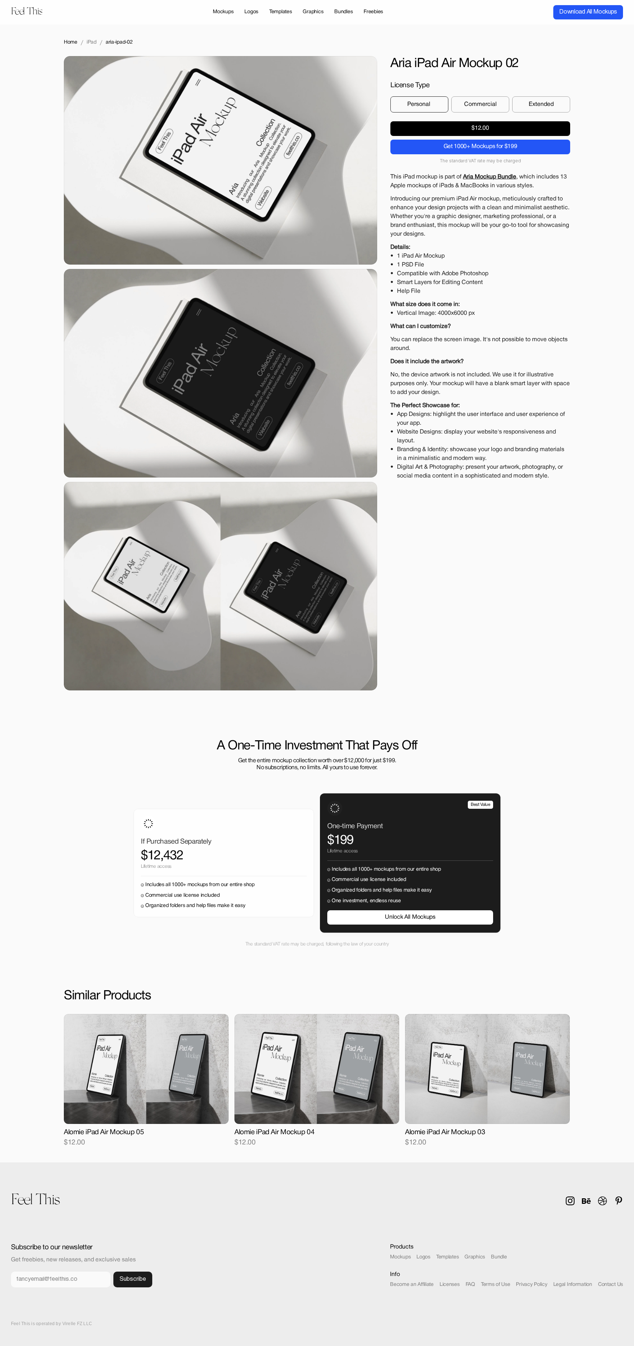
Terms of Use (495, 1284)
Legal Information (572, 1284)
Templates (447, 1257)
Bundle (499, 1257)
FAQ (470, 1284)
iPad (91, 42)
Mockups (400, 1257)
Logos (423, 1257)
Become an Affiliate (412, 1284)
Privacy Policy (531, 1284)
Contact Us (610, 1284)
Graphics (474, 1257)
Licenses (450, 1284)
